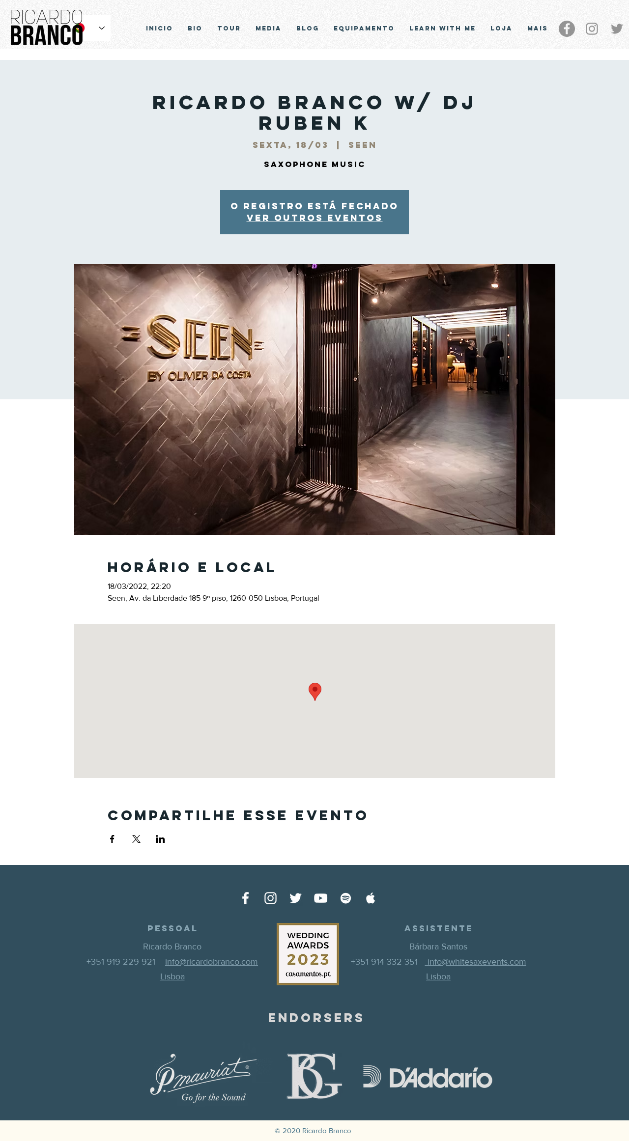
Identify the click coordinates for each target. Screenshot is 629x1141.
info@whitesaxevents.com (475, 962)
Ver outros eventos (315, 217)
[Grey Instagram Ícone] (592, 29)
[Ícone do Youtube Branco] (321, 898)
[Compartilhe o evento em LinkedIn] (160, 839)
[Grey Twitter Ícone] (617, 29)
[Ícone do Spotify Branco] (346, 898)
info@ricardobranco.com (211, 962)
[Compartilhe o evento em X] (136, 839)
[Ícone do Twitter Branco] (295, 898)
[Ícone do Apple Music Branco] (371, 898)
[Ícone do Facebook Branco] (245, 898)
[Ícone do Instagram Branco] (270, 898)
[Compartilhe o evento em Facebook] (112, 839)
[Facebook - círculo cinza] (567, 29)
